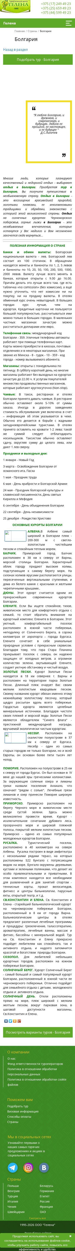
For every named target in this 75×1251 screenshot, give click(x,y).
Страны (32, 31)
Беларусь (46, 1186)
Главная (20, 31)
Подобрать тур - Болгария (38, 59)
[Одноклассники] (15, 1021)
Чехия (12, 1207)
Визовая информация (23, 1111)
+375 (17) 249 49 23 (56, 3)
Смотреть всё (37, 1218)
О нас (12, 1058)
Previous (15, 83)
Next (59, 83)
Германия (47, 1191)
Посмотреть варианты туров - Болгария (38, 1032)
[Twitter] (10, 1021)
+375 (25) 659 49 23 (56, 8)
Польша (13, 1186)
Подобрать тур (17, 1106)
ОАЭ (43, 1212)
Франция (46, 1207)
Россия (45, 1201)
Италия (13, 1201)
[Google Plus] (19, 1021)
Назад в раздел (15, 49)
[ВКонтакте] (6, 1021)
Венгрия (14, 1191)
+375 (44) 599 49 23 (56, 12)
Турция (13, 1196)
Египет (45, 1196)
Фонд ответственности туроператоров (35, 1064)
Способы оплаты (19, 1117)
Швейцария (16, 1212)
